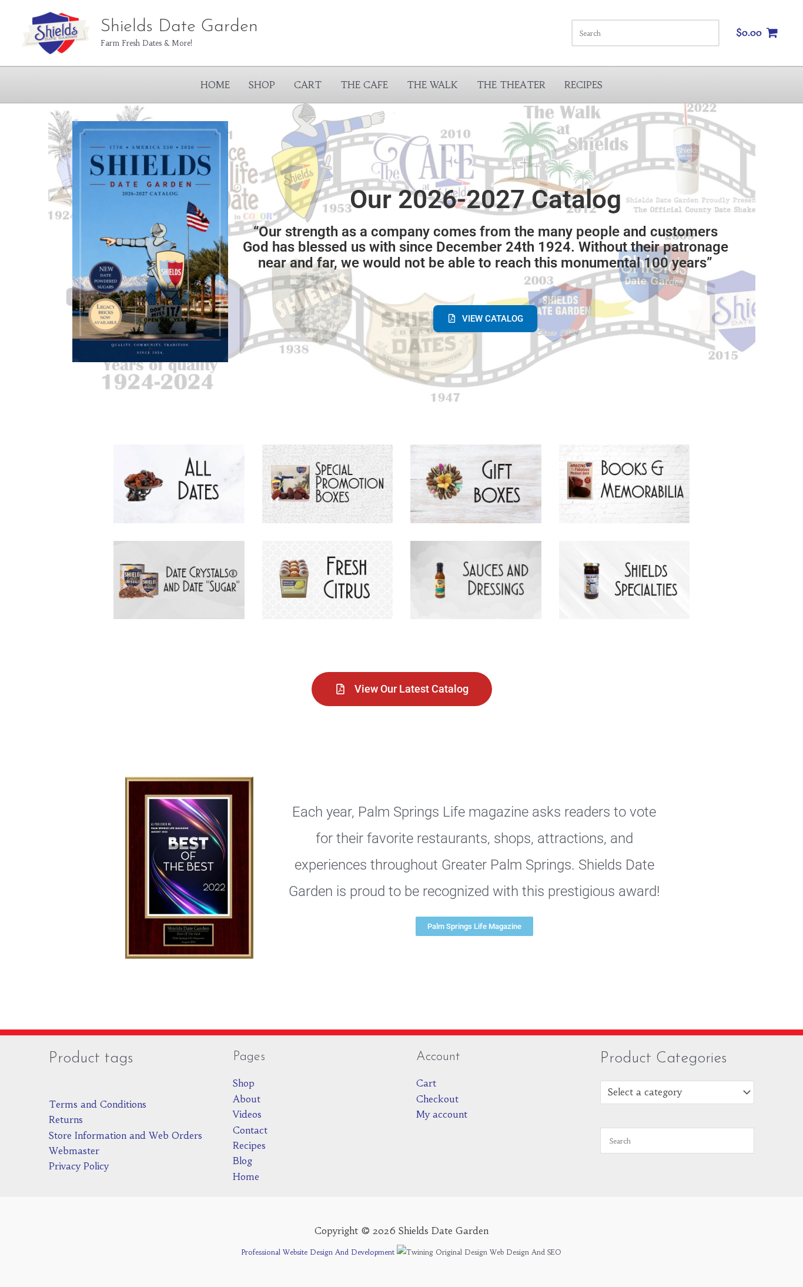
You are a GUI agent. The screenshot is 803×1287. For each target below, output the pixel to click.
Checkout (437, 1099)
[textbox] (671, 1092)
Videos (247, 1114)
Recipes (583, 85)
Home (215, 85)
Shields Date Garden (179, 27)
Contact (250, 1130)
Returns (66, 1119)
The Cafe (364, 85)
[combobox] (677, 1092)
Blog (242, 1160)
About (246, 1099)
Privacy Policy (79, 1166)
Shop (262, 85)
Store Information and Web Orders (125, 1135)
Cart (308, 85)
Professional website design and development (318, 1252)
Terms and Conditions (97, 1104)
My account (441, 1114)
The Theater (511, 85)
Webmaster (74, 1150)
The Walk (432, 85)
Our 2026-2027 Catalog (485, 199)
